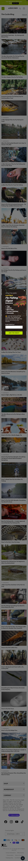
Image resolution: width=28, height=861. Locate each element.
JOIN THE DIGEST (14, 333)
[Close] (24, 290)
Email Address (10, 324)
